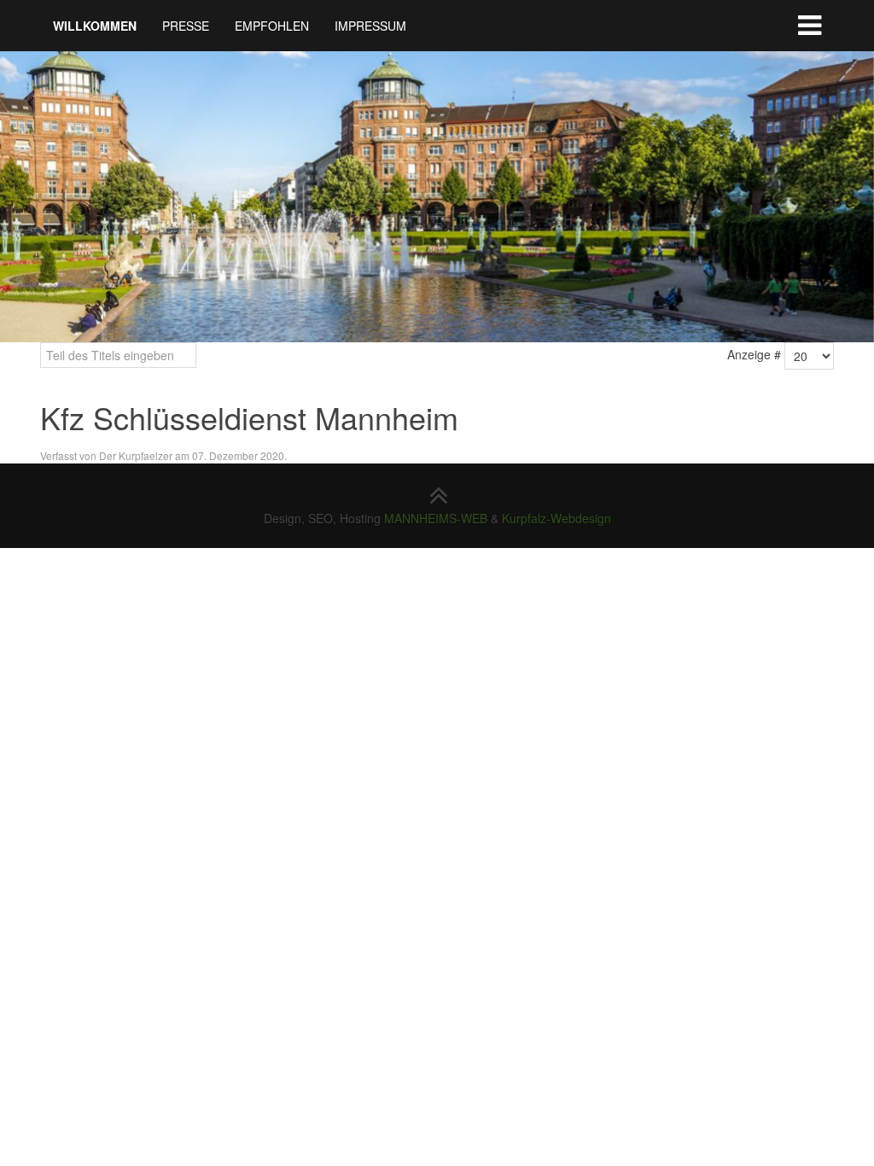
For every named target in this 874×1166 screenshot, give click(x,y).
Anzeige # (754, 354)
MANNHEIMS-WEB (435, 518)
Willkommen (95, 25)
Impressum (370, 25)
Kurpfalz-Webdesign (556, 518)
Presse (185, 25)
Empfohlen (272, 25)
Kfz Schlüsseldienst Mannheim (249, 417)
